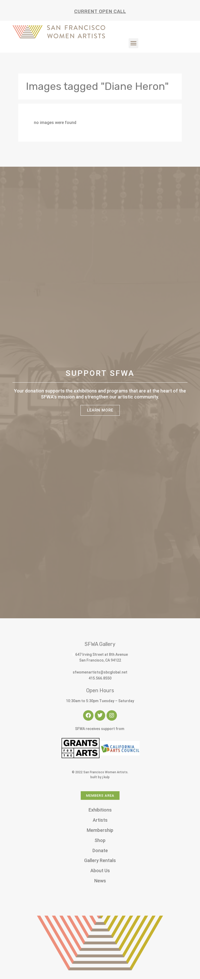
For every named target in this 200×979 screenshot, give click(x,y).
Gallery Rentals (100, 860)
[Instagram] (112, 715)
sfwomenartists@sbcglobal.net (100, 672)
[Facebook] (88, 715)
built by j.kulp (100, 777)
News (100, 880)
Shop (100, 840)
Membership (100, 830)
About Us (100, 870)
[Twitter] (100, 715)
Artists (100, 820)
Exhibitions (100, 810)
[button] (134, 43)
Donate (100, 850)
